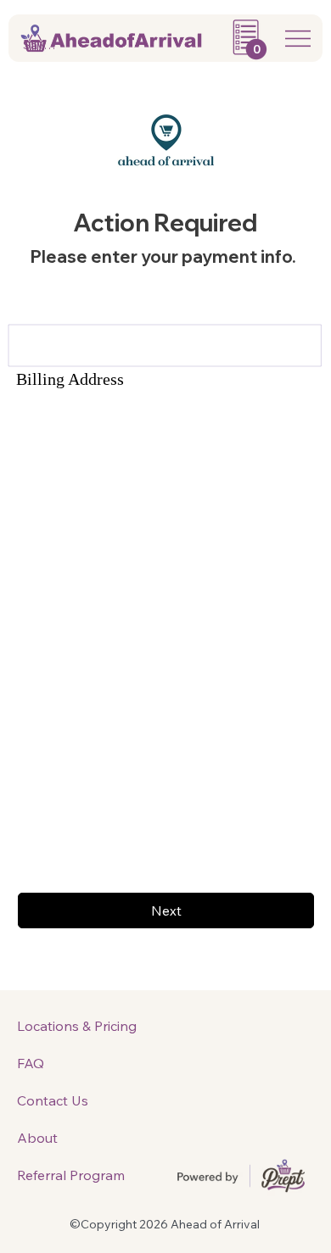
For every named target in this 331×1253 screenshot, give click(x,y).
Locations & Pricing (77, 1025)
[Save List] (17, 45)
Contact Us (52, 1100)
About (37, 1137)
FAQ (30, 1063)
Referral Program (71, 1175)
